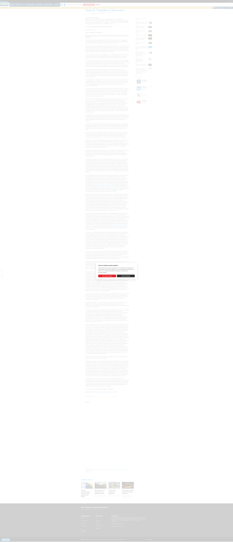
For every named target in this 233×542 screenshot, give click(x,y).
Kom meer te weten (102, 272)
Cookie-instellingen (125, 276)
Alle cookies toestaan (107, 276)
